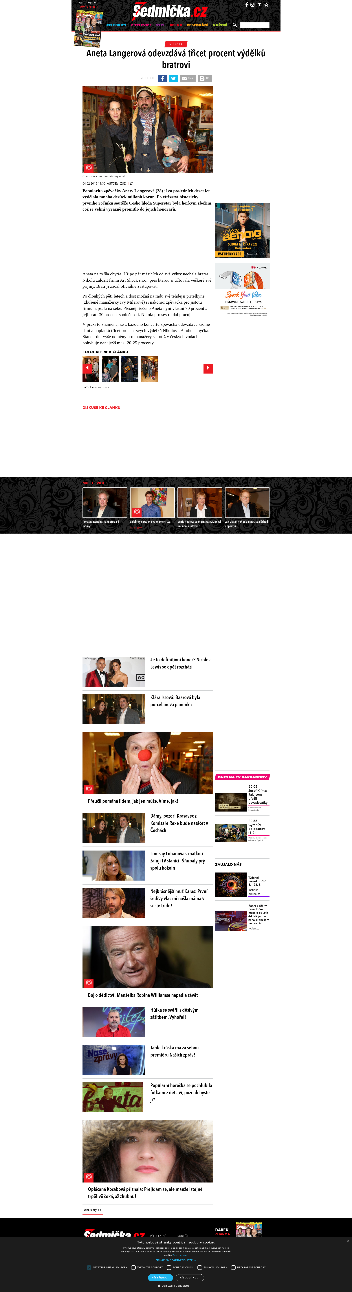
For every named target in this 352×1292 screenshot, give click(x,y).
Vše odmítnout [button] (190, 1277)
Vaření (220, 25)
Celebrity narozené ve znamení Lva (150, 522)
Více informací (180, 1254)
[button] (176, 1260)
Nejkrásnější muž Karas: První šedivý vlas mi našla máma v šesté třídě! (179, 899)
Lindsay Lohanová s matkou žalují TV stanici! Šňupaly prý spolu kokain (177, 861)
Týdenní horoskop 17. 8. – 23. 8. (257, 881)
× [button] (347, 1240)
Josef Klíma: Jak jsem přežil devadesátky (257, 794)
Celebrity (116, 25)
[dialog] (176, 1264)
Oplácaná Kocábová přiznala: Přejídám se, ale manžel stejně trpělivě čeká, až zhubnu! (145, 1193)
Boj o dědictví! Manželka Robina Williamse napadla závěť (143, 995)
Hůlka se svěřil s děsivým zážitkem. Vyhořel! (174, 1014)
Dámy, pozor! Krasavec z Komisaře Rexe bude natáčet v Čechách (179, 823)
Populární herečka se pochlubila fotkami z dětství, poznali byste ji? (181, 1093)
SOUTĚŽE (183, 1236)
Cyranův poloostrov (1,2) (256, 827)
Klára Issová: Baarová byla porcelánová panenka (175, 701)
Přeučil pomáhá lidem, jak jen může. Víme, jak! (133, 801)
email (191, 78)
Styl (160, 25)
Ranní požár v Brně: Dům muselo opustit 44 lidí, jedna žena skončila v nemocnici (258, 915)
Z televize (141, 25)
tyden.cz (253, 928)
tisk (207, 78)
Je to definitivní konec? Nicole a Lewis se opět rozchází (181, 664)
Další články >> (92, 1210)
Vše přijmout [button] (160, 1277)
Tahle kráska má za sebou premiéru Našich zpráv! (174, 1052)
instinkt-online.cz (254, 892)
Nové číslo (88, 5)
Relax (176, 25)
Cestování (197, 25)
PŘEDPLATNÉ (158, 1236)
